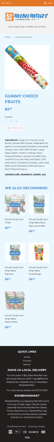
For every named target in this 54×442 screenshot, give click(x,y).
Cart (49, 3)
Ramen (27, 364)
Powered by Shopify (36, 426)
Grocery (27, 361)
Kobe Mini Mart (19, 426)
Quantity (9, 117)
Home (7, 37)
